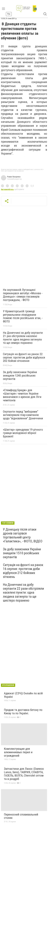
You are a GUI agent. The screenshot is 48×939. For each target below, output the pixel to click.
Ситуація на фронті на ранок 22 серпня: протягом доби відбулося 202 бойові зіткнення (24, 357)
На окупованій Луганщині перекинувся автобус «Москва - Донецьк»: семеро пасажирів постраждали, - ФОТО (22, 295)
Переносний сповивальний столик (21, 816)
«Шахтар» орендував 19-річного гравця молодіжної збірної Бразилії (23, 433)
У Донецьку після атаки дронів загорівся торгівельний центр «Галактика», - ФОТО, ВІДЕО (22, 535)
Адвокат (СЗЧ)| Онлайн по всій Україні (23, 695)
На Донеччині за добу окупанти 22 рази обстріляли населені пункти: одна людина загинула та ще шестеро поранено (23, 592)
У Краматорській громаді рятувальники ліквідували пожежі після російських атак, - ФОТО (23, 316)
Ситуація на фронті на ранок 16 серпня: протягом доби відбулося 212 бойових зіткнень (23, 571)
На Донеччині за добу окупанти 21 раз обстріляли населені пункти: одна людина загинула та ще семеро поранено (23, 338)
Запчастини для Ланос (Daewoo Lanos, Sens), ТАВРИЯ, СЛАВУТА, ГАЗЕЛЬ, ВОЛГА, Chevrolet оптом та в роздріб (24, 774)
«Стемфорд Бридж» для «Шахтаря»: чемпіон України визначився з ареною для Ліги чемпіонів (22, 395)
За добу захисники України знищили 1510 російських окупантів (22, 553)
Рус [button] (8, 14)
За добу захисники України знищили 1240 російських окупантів (20, 375)
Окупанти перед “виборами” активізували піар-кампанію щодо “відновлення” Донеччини (23, 415)
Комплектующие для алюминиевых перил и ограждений (18, 752)
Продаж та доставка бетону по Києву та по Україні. (23, 711)
